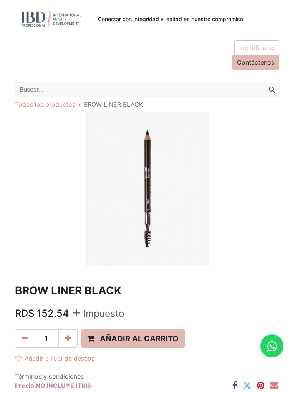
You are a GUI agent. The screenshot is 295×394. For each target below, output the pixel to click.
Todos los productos (45, 104)
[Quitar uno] (24, 338)
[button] (133, 338)
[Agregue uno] (68, 338)
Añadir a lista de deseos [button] (59, 358)
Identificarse (257, 48)
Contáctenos (255, 62)
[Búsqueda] (272, 89)
